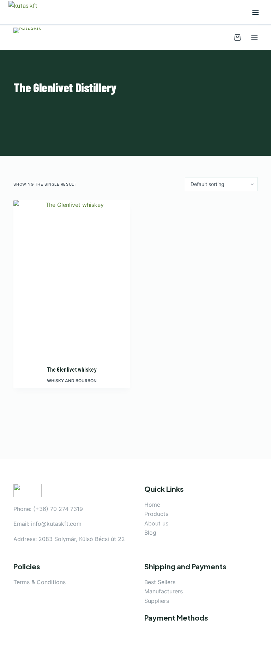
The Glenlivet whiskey (72, 369)
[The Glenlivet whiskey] (71, 278)
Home (152, 504)
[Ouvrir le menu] (255, 12)
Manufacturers (163, 591)
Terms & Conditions (39, 582)
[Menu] (254, 37)
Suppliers (156, 600)
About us (156, 523)
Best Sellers (159, 582)
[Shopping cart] (237, 37)
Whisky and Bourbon (72, 380)
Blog (150, 532)
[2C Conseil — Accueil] (27, 12)
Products (156, 513)
